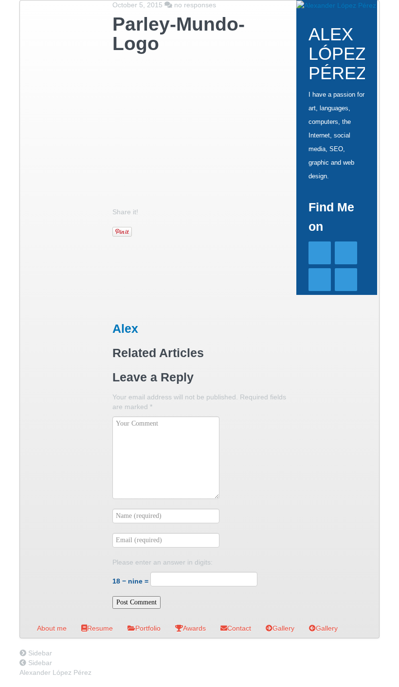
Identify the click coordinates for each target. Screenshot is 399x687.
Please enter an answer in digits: (162, 562)
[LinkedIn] (319, 279)
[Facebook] (319, 252)
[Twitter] (346, 252)
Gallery (283, 628)
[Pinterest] (346, 279)
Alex (125, 328)
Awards (194, 628)
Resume (100, 628)
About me (52, 628)
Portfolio (148, 628)
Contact (239, 628)
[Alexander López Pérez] (336, 5)
